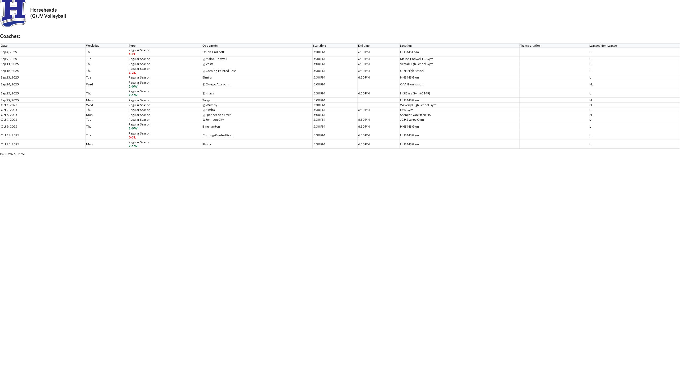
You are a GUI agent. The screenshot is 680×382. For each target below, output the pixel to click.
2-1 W (133, 95)
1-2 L (132, 54)
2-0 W (133, 86)
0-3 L (132, 137)
